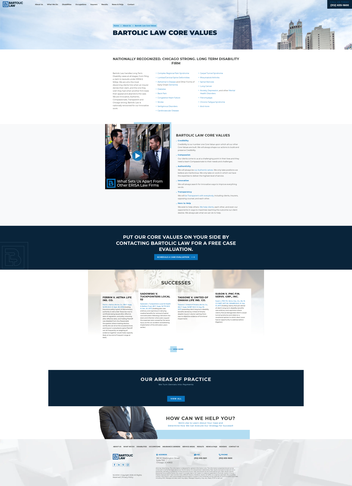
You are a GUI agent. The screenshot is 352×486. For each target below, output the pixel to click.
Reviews (223, 447)
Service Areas (188, 447)
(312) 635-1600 (339, 5)
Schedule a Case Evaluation (173, 257)
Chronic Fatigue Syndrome (212, 102)
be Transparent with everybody (199, 196)
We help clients (207, 207)
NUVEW (116, 475)
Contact (131, 4)
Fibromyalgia (206, 98)
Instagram (127, 464)
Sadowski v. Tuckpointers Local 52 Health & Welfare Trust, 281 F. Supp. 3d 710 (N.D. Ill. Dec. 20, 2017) (155, 306)
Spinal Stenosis (207, 82)
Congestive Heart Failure (169, 98)
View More (178, 349)
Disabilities (66, 4)
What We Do (52, 4)
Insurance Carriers (171, 447)
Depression (213, 90)
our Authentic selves (203, 170)
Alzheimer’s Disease (167, 82)
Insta (119, 464)
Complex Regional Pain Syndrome (173, 73)
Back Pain (162, 93)
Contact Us (234, 447)
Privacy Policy (127, 477)
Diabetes (162, 89)
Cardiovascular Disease (168, 111)
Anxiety (203, 90)
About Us (39, 4)
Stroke (161, 102)
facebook (114, 464)
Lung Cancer (206, 86)
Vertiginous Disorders (167, 106)
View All (176, 399)
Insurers (93, 4)
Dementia (173, 85)
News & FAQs (117, 4)
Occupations (80, 4)
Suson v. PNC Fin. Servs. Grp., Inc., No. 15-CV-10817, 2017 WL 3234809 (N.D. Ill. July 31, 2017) (230, 303)
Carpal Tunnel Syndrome (211, 73)
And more (204, 106)
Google (123, 464)
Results (104, 4)
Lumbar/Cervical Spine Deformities (174, 77)
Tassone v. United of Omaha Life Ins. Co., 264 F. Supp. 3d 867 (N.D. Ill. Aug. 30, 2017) (193, 307)
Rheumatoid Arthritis (209, 77)
